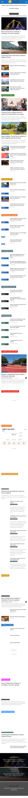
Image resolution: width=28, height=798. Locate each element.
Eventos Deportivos (5, 110)
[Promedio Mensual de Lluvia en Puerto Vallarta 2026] (5, 532)
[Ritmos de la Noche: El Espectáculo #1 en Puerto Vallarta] (5, 306)
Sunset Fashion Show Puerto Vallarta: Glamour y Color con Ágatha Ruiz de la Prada (18, 155)
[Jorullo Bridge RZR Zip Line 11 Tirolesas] (5, 335)
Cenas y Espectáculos (5, 29)
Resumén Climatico (5, 488)
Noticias (3, 236)
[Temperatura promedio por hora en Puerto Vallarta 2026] (5, 560)
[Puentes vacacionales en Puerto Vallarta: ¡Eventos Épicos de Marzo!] (5, 169)
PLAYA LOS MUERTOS (15, 635)
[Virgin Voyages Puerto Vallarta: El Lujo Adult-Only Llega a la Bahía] (5, 220)
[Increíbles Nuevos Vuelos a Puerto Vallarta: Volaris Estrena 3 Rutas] (5, 81)
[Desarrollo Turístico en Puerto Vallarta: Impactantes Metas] (5, 235)
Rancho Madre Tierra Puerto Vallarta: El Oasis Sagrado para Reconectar (13, 137)
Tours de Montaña (3, 323)
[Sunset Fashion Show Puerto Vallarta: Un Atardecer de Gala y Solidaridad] (5, 148)
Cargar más (13, 650)
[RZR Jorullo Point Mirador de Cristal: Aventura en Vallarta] (5, 328)
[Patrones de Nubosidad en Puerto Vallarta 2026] (5, 545)
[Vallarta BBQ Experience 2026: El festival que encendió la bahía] (5, 162)
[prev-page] (2, 175)
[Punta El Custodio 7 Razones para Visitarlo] (5, 630)
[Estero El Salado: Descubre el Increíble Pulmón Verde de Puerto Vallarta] (5, 748)
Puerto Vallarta (4, 372)
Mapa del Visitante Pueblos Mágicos (17, 65)
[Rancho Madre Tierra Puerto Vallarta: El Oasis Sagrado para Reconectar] (14, 128)
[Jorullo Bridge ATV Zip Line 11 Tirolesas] (5, 342)
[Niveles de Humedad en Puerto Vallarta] (5, 503)
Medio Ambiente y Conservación (7, 732)
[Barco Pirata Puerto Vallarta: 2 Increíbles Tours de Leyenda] (14, 23)
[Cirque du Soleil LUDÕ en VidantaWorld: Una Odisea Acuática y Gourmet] (5, 299)
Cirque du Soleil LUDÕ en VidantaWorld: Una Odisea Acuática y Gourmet (18, 299)
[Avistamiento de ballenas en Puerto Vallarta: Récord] (14, 724)
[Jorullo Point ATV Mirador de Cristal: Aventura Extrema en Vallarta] (5, 321)
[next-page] (4, 211)
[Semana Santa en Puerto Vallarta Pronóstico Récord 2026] (5, 227)
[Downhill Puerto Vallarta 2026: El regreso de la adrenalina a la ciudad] (14, 104)
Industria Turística (5, 53)
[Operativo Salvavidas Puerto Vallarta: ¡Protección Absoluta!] (5, 74)
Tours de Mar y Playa (4, 258)
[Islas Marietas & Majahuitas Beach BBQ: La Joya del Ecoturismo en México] (5, 256)
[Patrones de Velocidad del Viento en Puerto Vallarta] (14, 483)
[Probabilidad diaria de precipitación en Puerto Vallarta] (5, 518)
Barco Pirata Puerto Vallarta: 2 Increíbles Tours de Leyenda (14, 15)
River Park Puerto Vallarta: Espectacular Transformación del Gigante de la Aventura (17, 88)
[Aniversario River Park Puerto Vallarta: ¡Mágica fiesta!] (14, 47)
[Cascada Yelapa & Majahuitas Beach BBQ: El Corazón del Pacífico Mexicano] (5, 263)
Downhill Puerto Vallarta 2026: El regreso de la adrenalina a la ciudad (12, 113)
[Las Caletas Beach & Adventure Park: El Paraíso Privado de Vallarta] (5, 277)
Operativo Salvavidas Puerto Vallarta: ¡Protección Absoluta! (13, 375)
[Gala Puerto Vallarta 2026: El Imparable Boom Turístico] (5, 242)
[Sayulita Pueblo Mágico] (5, 644)
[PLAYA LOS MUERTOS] (5, 637)
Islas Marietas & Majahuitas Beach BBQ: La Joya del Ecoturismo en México (17, 256)
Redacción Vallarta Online (6, 377)
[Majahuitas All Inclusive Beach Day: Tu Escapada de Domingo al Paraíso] (5, 270)
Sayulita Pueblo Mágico (15, 642)
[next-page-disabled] (4, 175)
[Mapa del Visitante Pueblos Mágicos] (5, 67)
